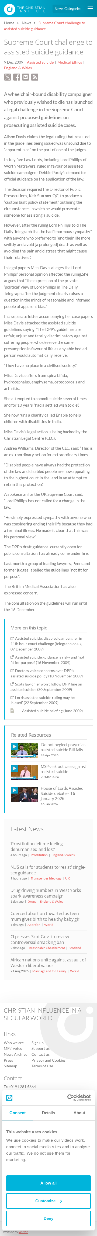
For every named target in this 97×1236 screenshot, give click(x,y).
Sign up (38, 1043)
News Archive (15, 1054)
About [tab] (79, 1112)
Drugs (31, 901)
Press (8, 1060)
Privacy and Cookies (48, 1060)
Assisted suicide (40, 62)
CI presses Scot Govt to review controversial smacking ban (40, 939)
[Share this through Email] (25, 76)
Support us (41, 1048)
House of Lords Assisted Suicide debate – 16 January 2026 (62, 793)
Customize (45, 1201)
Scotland (75, 948)
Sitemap (10, 1066)
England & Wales (18, 68)
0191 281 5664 (23, 1087)
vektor (23, 1232)
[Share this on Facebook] (16, 76)
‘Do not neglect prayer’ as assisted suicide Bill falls (63, 747)
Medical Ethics (69, 62)
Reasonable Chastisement (47, 948)
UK (67, 878)
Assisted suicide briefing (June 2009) (52, 710)
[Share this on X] (7, 76)
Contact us (41, 1054)
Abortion (33, 925)
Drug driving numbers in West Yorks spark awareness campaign (46, 893)
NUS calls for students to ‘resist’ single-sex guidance (48, 870)
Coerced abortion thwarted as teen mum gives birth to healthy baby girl (46, 916)
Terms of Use (42, 1066)
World (48, 925)
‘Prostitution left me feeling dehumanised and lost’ (37, 846)
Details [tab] (48, 1112)
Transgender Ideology (46, 878)
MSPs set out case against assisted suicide (63, 769)
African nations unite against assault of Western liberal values (48, 962)
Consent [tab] (17, 1112)
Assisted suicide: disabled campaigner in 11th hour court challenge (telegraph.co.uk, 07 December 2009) (46, 643)
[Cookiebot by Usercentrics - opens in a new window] (68, 1097)
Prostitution (39, 855)
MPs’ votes (13, 1048)
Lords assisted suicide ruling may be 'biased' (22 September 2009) (43, 700)
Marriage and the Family (49, 971)
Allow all (48, 1183)
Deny (48, 1218)
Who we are (14, 1043)
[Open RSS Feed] (34, 76)
